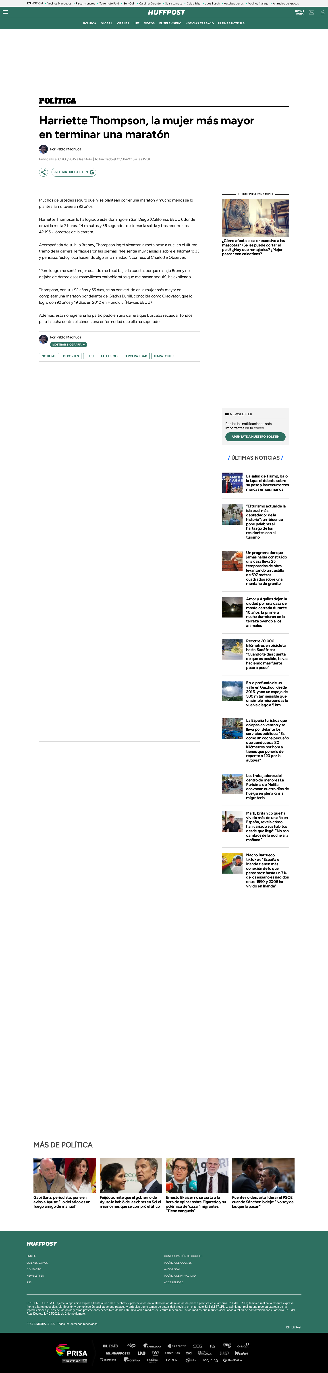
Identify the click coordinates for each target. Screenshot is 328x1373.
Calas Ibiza (194, 3)
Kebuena (239, 1353)
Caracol (243, 1346)
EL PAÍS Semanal (206, 1353)
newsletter (35, 1275)
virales (123, 23)
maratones (164, 356)
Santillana (155, 1346)
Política (57, 101)
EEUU (90, 356)
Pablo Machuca (68, 149)
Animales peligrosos (286, 3)
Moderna (132, 1359)
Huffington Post (119, 1353)
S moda (192, 1359)
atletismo (109, 356)
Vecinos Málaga (258, 3)
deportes (71, 356)
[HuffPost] (42, 1242)
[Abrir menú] (5, 12)
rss (29, 1282)
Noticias (49, 356)
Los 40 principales (134, 1346)
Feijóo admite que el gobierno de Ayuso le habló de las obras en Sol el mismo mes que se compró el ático (130, 1202)
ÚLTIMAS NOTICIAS (231, 23)
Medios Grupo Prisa (73, 1360)
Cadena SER (198, 1346)
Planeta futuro (223, 1353)
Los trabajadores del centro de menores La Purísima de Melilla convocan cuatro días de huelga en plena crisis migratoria (267, 786)
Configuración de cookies (183, 1256)
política (89, 23)
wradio (156, 1353)
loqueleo (212, 1359)
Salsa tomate (173, 3)
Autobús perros (234, 3)
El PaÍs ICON (173, 1359)
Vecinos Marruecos (59, 3)
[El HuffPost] (166, 12)
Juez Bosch (212, 3)
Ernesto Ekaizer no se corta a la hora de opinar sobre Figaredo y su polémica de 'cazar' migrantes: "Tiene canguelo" (196, 1204)
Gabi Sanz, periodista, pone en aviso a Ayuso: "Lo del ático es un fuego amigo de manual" (61, 1202)
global (107, 23)
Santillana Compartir (179, 1346)
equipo (31, 1256)
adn (227, 1346)
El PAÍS (113, 1346)
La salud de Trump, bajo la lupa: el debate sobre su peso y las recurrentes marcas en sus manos (267, 483)
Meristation (233, 1359)
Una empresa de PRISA (73, 1349)
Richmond (110, 1359)
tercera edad (135, 356)
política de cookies (178, 1262)
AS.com (212, 1346)
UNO (143, 1353)
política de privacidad (180, 1275)
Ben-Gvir (129, 3)
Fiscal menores (85, 3)
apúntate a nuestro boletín (256, 437)
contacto (34, 1269)
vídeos (149, 23)
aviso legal (172, 1269)
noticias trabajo (200, 23)
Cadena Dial (190, 1353)
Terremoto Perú (109, 3)
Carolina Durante (150, 3)
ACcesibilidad (173, 1282)
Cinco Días (174, 1353)
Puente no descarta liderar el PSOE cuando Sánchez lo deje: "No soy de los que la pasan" (263, 1202)
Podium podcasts (154, 1359)
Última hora (299, 12)
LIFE (137, 23)
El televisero (170, 23)
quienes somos (37, 1262)
